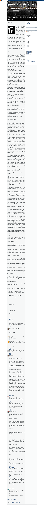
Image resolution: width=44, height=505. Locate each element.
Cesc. (10, 354)
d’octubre (28, 53)
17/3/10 (10, 309)
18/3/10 (10, 339)
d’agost (28, 55)
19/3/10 (10, 498)
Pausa (28, 60)
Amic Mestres (11, 327)
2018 (27, 43)
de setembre (29, 54)
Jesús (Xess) (11, 395)
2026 (27, 36)
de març (28, 59)
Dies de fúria (28, 23)
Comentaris (28, 32)
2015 (27, 46)
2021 (27, 40)
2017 (27, 44)
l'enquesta (19, 29)
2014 (27, 47)
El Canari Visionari (11, 467)
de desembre (29, 51)
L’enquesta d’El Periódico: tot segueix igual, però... (31, 61)
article (16, 31)
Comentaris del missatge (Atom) (15, 502)
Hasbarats (10, 349)
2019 (27, 42)
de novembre (29, 52)
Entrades (28, 31)
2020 (27, 41)
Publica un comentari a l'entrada (11, 499)
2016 (27, 45)
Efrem (10, 319)
